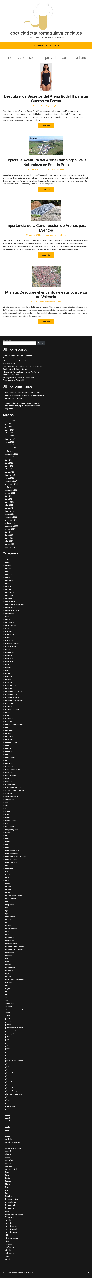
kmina (7, 893)
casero (8, 715)
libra (7, 908)
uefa (7, 1211)
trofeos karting (10, 1202)
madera (8, 920)
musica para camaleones (14, 980)
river (7, 1124)
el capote (8, 772)
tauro (7, 1172)
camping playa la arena (14, 700)
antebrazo (9, 598)
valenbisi (8, 1220)
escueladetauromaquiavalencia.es (46, 33)
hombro (8, 844)
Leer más (46, 126)
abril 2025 (9, 469)
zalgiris (8, 1259)
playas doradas (11, 1082)
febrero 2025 (10, 475)
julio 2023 (8, 532)
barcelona (9, 640)
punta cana (9, 1109)
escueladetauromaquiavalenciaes (17, 392)
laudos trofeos (10, 899)
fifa (6, 802)
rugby (7, 1133)
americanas (9, 592)
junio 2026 (9, 427)
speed (7, 1157)
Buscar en (7, 340)
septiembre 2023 (11, 526)
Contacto (54, 45)
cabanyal (8, 682)
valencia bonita (11, 1226)
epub (7, 778)
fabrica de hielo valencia (14, 790)
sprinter (8, 1163)
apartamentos (10, 601)
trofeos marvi (10, 1208)
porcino (8, 1103)
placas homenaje (11, 1064)
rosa (7, 1130)
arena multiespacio (12, 610)
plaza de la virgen (12, 1091)
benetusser (9, 652)
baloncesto (9, 634)
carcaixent (9, 703)
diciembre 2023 (11, 517)
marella (8, 926)
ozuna (7, 1016)
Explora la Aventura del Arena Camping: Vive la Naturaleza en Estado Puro (46, 162)
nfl (6, 992)
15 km (7, 559)
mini (6, 959)
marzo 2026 (9, 436)
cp (6, 760)
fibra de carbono (11, 799)
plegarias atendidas (12, 1100)
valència (8, 1223)
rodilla (7, 1127)
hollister (8, 842)
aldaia (7, 577)
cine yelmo (9, 736)
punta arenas (10, 1106)
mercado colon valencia (14, 950)
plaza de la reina (11, 1088)
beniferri (8, 655)
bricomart (8, 676)
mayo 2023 (9, 538)
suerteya (8, 1166)
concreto (8, 748)
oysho (7, 1013)
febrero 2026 (10, 439)
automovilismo (10, 625)
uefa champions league (14, 1214)
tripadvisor (9, 1196)
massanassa (9, 938)
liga (6, 911)
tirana (7, 1187)
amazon (8, 589)
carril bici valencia (12, 709)
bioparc (8, 667)
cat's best (9, 718)
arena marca (10, 607)
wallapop (8, 1244)
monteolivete (10, 968)
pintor (7, 1052)
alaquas (8, 568)
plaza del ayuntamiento (14, 1094)
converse (8, 751)
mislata (46, 302)
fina (6, 805)
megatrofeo (9, 941)
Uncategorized (48, 106)
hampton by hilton (12, 830)
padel (7, 1019)
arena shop (9, 613)
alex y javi (9, 580)
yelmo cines (9, 1253)
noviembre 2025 (11, 448)
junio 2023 (9, 535)
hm (6, 835)
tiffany (7, 1184)
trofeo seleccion (11, 1199)
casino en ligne (11, 403)
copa (7, 754)
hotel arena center (12, 854)
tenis (7, 1175)
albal (7, 571)
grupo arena (10, 826)
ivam (7, 878)
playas (7, 1079)
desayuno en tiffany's (13, 769)
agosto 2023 (10, 529)
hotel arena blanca (12, 851)
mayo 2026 (9, 430)
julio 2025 (8, 460)
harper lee (9, 832)
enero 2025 (9, 478)
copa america (10, 757)
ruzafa (7, 1136)
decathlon (9, 766)
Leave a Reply (60, 106)
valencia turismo (11, 1232)
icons (7, 866)
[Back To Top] (88, 1273)
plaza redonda (10, 1097)
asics (7, 616)
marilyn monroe (11, 929)
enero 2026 (9, 442)
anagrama (9, 595)
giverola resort (10, 820)
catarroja (8, 721)
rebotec (8, 1112)
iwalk (7, 880)
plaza (7, 1085)
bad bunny (9, 631)
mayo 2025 (9, 466)
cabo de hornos (11, 685)
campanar (9, 688)
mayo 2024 (9, 502)
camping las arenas (12, 697)
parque (8, 1025)
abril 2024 (9, 505)
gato (7, 814)
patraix (7, 1037)
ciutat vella (9, 739)
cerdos (8, 727)
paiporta (8, 1022)
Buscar (40, 343)
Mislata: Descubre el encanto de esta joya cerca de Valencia (46, 294)
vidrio (7, 1235)
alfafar (7, 583)
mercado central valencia (14, 947)
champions (9, 730)
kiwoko (8, 890)
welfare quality (10, 1247)
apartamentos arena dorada (15, 604)
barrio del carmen (12, 643)
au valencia (9, 622)
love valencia (10, 917)
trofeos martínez (11, 1205)
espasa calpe (10, 784)
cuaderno (9, 763)
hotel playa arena (11, 863)
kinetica (8, 887)
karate (7, 884)
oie (6, 1001)
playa (7, 1070)
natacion (8, 983)
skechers (8, 1154)
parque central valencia (14, 1028)
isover (7, 875)
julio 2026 (9, 424)
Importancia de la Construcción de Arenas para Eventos (46, 227)
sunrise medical (11, 1169)
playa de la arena (11, 1073)
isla (6, 872)
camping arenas (11, 694)
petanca (8, 1046)
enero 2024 (9, 514)
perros (7, 1043)
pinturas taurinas (11, 1058)
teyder (7, 1178)
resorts (8, 1121)
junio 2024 (9, 499)
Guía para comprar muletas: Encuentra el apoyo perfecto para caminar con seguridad (24, 395)
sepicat (8, 1151)
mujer (7, 974)
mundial (8, 977)
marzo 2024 (9, 508)
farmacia (8, 793)
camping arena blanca (13, 691)
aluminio (8, 586)
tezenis (8, 1181)
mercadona (9, 953)
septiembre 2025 (11, 454)
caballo (8, 679)
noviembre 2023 (11, 520)
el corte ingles (10, 775)
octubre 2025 (10, 451)
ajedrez (8, 565)
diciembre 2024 (11, 481)
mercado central (11, 944)
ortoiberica (9, 1007)
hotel (7, 847)
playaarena (9, 1076)
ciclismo (8, 733)
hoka (7, 838)
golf (6, 823)
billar (7, 664)
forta (7, 808)
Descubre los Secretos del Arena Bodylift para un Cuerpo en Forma (46, 98)
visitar (7, 1241)
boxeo (7, 673)
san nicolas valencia (12, 1142)
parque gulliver (11, 1034)
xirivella (8, 1250)
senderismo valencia (13, 1148)
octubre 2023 (10, 523)
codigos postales (11, 742)
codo (7, 745)
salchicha (8, 1139)
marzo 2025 (9, 472)
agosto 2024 (10, 493)
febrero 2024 (10, 511)
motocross (9, 971)
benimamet (9, 661)
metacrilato (9, 956)
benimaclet (9, 658)
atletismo (8, 619)
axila (7, 628)
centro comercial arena (14, 724)
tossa (7, 1193)
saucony (8, 1145)
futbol (7, 811)
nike (7, 995)
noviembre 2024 (11, 484)
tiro (6, 1190)
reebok (8, 1115)
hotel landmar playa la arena (15, 856)
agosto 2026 (10, 421)
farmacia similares (11, 796)
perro (7, 1040)
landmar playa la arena (13, 896)
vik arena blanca (11, 1238)
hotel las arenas (11, 859)
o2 (6, 998)
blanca (7, 670)
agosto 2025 (10, 457)
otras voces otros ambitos (15, 1010)
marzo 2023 (9, 544)
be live (7, 649)
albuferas (8, 574)
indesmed (9, 868)
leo (6, 902)
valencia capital (11, 1229)
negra (7, 989)
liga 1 (7, 914)
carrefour (8, 706)
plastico (8, 1067)
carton (7, 712)
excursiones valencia (13, 787)
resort (7, 1118)
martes (7, 935)
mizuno (8, 965)
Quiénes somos (40, 45)
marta (7, 932)
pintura (7, 1055)
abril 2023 (9, 541)
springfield (9, 1160)
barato (7, 637)
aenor (7, 562)
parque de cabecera (13, 1031)
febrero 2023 (10, 547)
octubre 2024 (10, 487)
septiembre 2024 (11, 490)
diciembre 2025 (11, 445)
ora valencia (9, 1004)
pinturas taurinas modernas (15, 1061)
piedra (7, 1049)
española (8, 781)
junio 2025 (9, 463)
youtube (8, 1256)
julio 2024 (9, 496)
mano (7, 923)
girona (7, 817)
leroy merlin (9, 905)
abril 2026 (9, 433)
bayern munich (10, 646)
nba (6, 986)
